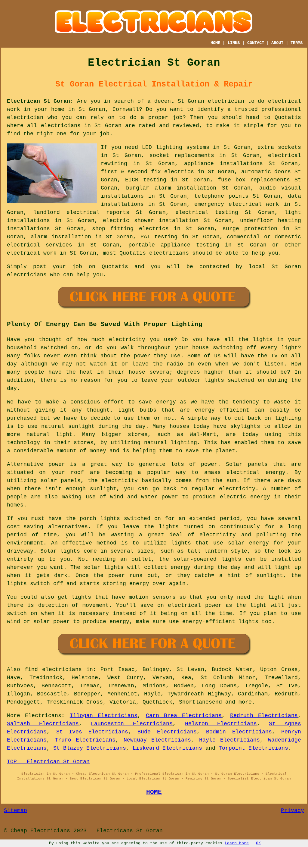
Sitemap (15, 811)
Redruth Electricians (264, 716)
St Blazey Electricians (89, 748)
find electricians (53, 670)
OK (258, 843)
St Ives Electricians (92, 732)
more (245, 702)
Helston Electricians (221, 724)
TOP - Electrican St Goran (48, 762)
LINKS (234, 42)
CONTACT (255, 42)
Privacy (292, 811)
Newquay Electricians (157, 740)
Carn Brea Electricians (184, 716)
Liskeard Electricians (167, 748)
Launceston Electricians (132, 724)
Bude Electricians (167, 732)
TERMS (297, 42)
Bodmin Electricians (239, 732)
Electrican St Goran (38, 101)
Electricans (43, 716)
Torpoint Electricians (253, 748)
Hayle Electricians (229, 740)
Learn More (237, 843)
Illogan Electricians (103, 716)
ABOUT (277, 42)
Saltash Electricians (43, 724)
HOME (215, 42)
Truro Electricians (85, 740)
